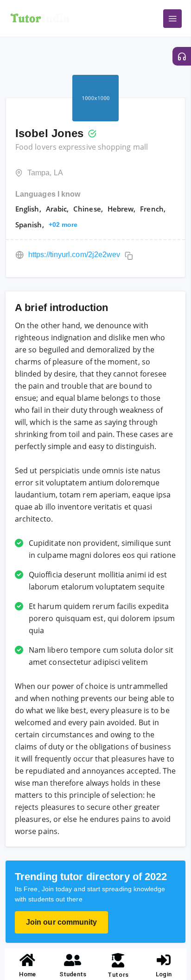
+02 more (63, 224)
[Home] (27, 960)
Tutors (118, 974)
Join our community (61, 922)
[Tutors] (118, 960)
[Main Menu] (172, 18)
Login (163, 974)
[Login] (164, 960)
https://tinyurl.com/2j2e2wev (74, 254)
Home (27, 974)
